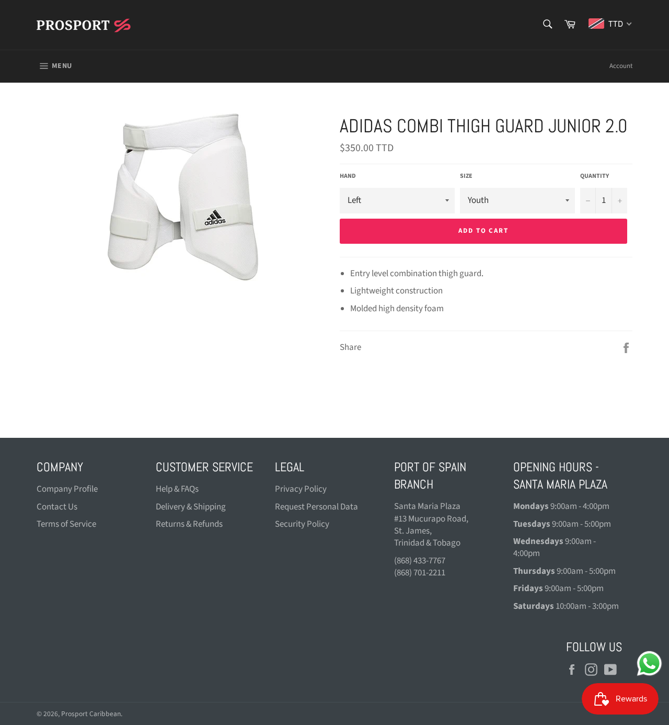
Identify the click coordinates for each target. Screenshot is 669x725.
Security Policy (302, 524)
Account (620, 66)
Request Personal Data (316, 507)
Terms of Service (66, 524)
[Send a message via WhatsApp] (649, 663)
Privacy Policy (301, 489)
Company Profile (67, 489)
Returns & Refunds (189, 524)
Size (466, 176)
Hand (348, 176)
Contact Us (57, 507)
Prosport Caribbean (91, 714)
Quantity (594, 176)
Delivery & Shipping (191, 507)
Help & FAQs (177, 489)
